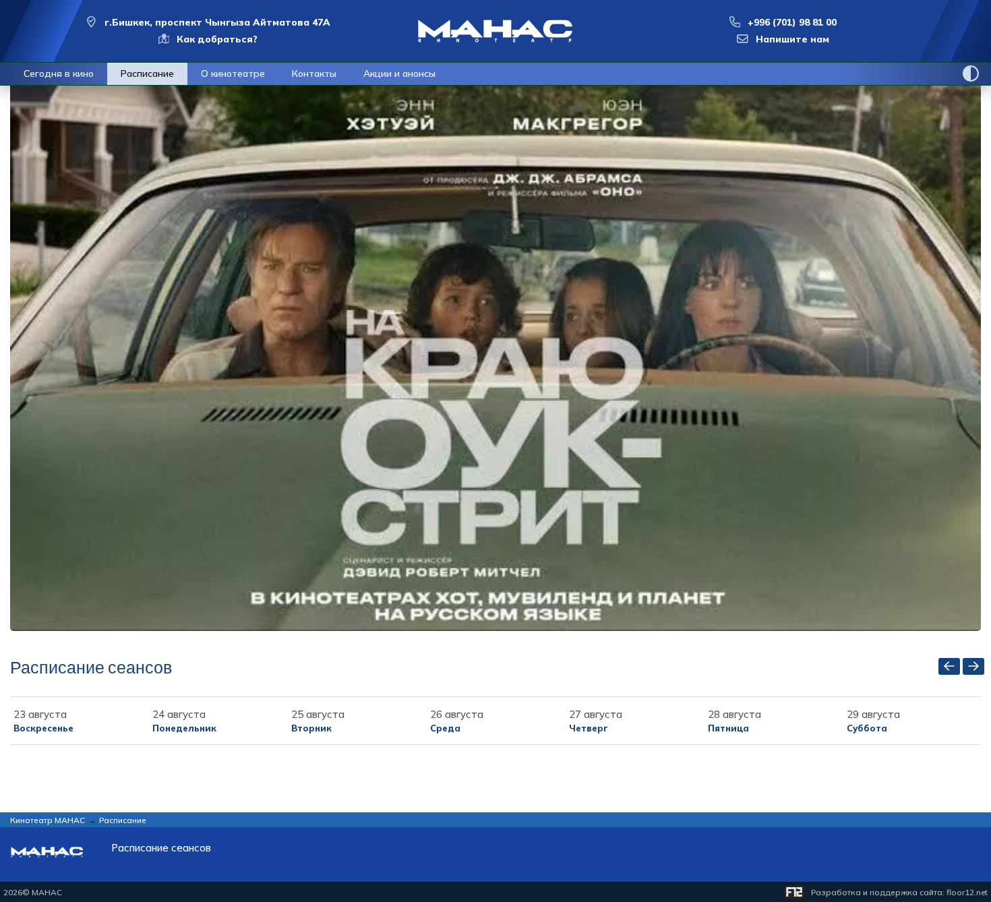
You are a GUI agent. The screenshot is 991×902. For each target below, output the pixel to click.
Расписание (147, 73)
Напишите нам (792, 39)
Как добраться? (217, 39)
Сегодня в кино (59, 73)
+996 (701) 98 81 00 (792, 22)
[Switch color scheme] (971, 73)
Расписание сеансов (161, 848)
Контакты (314, 73)
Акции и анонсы (399, 73)
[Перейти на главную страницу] (495, 31)
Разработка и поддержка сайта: (899, 892)
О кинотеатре (233, 73)
